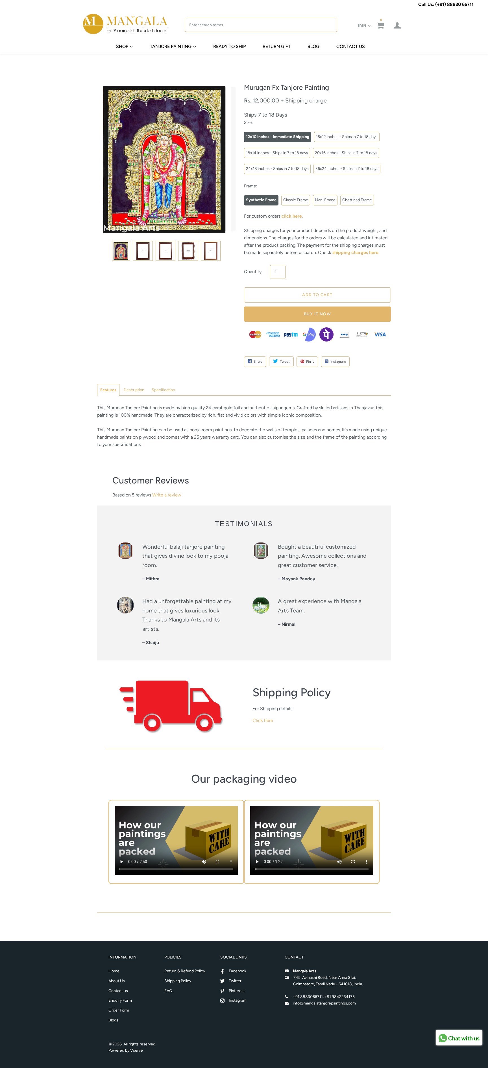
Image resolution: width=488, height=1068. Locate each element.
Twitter (235, 981)
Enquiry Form (120, 1000)
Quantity (253, 271)
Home (113, 971)
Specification (163, 390)
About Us (116, 981)
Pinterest (237, 990)
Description (134, 390)
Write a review (166, 495)
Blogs (113, 1020)
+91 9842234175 (339, 996)
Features (108, 390)
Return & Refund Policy (184, 971)
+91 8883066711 (308, 996)
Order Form (118, 1010)
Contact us (118, 990)
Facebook (237, 971)
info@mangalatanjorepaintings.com (324, 1003)
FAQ (168, 990)
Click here (262, 720)
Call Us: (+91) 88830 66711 (446, 4)
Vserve (136, 1050)
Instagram (238, 1000)
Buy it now (317, 314)
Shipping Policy (177, 981)
